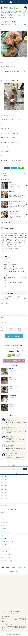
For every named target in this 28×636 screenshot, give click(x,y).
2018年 (3, 502)
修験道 (2, 525)
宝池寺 (11, 634)
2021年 (3, 492)
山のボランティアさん (6, 541)
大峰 (2, 535)
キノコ (2, 516)
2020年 (3, 495)
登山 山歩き (4, 554)
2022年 (3, 489)
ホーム (3, 5)
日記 (16, 24)
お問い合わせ (15, 571)
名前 (3, 317)
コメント (4, 303)
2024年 (3, 482)
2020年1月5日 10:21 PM (22, 260)
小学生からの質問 (13, 453)
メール (3, 322)
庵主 (7, 419)
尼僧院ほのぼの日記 (8, 5)
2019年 (3, 498)
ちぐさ (7, 445)
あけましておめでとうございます (8, 173)
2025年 (3, 479)
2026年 (3, 476)
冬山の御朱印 (12, 419)
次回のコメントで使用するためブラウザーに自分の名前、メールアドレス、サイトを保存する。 (14, 329)
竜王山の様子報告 (5, 561)
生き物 (2, 551)
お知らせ (3, 512)
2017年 (3, 505)
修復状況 (3, 522)
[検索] (25, 469)
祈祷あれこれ (4, 557)
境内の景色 (3, 532)
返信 (3, 251)
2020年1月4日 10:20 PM (22, 231)
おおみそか (12, 436)
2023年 (3, 486)
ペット (14, 5)
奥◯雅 (7, 427)
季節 (2, 538)
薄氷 (23, 172)
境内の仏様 (3, 528)
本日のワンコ (20, 24)
